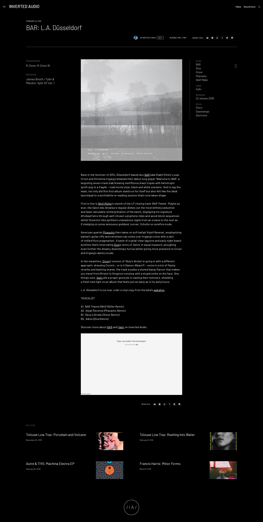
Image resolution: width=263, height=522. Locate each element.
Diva (116, 244)
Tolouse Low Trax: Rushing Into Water (167, 435)
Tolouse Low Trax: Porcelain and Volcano (56, 435)
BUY (160, 38)
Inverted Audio (24, 6)
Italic (100, 277)
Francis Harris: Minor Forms (160, 463)
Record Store (249, 6)
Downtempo (202, 111)
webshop (159, 290)
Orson (106, 261)
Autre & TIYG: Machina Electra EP (50, 463)
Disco (199, 107)
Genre (199, 104)
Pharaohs (109, 232)
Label (198, 85)
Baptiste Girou (149, 38)
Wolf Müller (105, 203)
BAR (147, 174)
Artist (198, 61)
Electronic (201, 115)
